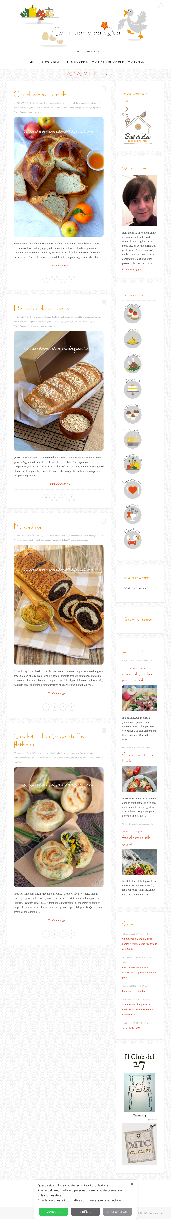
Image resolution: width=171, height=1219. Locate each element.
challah (58, 107)
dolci (73, 103)
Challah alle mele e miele (40, 94)
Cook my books (63, 103)
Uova (16, 757)
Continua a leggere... (59, 265)
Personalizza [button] (119, 1211)
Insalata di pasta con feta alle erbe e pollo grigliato (136, 837)
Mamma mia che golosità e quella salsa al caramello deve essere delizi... (137, 1009)
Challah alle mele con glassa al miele (76, 107)
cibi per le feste (42, 103)
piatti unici (94, 753)
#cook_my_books (64, 321)
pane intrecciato (34, 112)
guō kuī (74, 757)
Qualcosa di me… (50, 62)
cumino (48, 539)
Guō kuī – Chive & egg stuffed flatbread (49, 740)
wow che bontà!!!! (131, 1028)
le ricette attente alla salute (68, 316)
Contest (98, 62)
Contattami (136, 62)
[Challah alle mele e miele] (59, 177)
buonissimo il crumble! (134, 991)
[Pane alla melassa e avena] (59, 391)
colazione (52, 103)
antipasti (39, 753)
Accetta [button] (54, 1211)
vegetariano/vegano (25, 107)
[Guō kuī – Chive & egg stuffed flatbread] (59, 827)
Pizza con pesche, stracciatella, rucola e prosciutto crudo (137, 674)
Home (30, 62)
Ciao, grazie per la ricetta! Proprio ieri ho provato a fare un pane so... (139, 972)
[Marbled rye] (59, 605)
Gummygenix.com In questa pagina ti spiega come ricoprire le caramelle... (139, 943)
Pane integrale (29, 321)
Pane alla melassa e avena (41, 307)
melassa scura (82, 539)
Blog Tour (116, 62)
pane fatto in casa (75, 535)
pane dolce (52, 326)
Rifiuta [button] (86, 1211)
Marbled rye (27, 526)
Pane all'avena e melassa (37, 326)
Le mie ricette (77, 62)
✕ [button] (132, 1184)
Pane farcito (18, 762)
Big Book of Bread (46, 107)
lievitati (90, 103)
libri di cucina (81, 103)
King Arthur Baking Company (64, 539)
